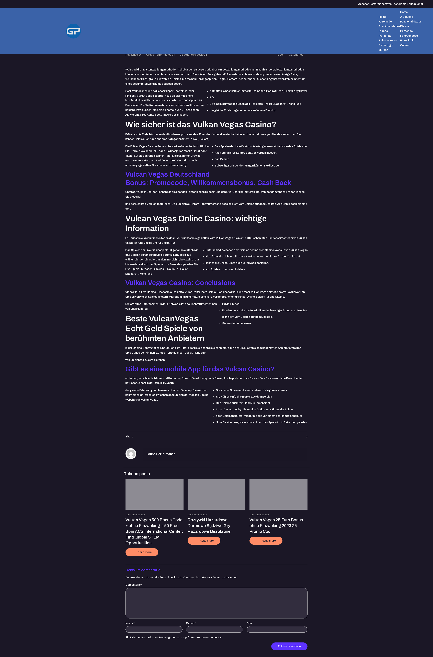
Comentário (134, 584)
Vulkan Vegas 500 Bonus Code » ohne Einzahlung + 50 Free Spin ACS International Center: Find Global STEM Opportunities (154, 531)
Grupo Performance (158, 54)
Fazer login (407, 40)
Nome (130, 623)
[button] (280, 12)
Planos (404, 26)
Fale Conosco (409, 35)
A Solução (406, 16)
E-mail (191, 623)
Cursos (404, 45)
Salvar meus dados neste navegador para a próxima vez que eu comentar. (175, 637)
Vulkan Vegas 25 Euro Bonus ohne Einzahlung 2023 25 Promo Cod (276, 526)
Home (404, 12)
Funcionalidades (410, 21)
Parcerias (406, 31)
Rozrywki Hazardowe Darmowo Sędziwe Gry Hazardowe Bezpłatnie (209, 526)
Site (249, 623)
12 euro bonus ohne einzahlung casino (249, 74)
